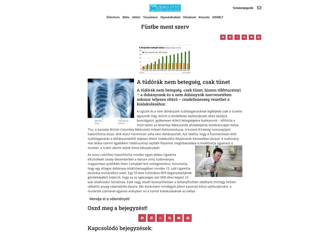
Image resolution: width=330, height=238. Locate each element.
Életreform (113, 17)
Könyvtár (204, 17)
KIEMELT (217, 17)
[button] (223, 37)
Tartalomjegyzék (243, 8)
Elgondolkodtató (170, 17)
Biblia (126, 17)
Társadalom (150, 17)
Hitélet (136, 17)
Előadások (189, 17)
